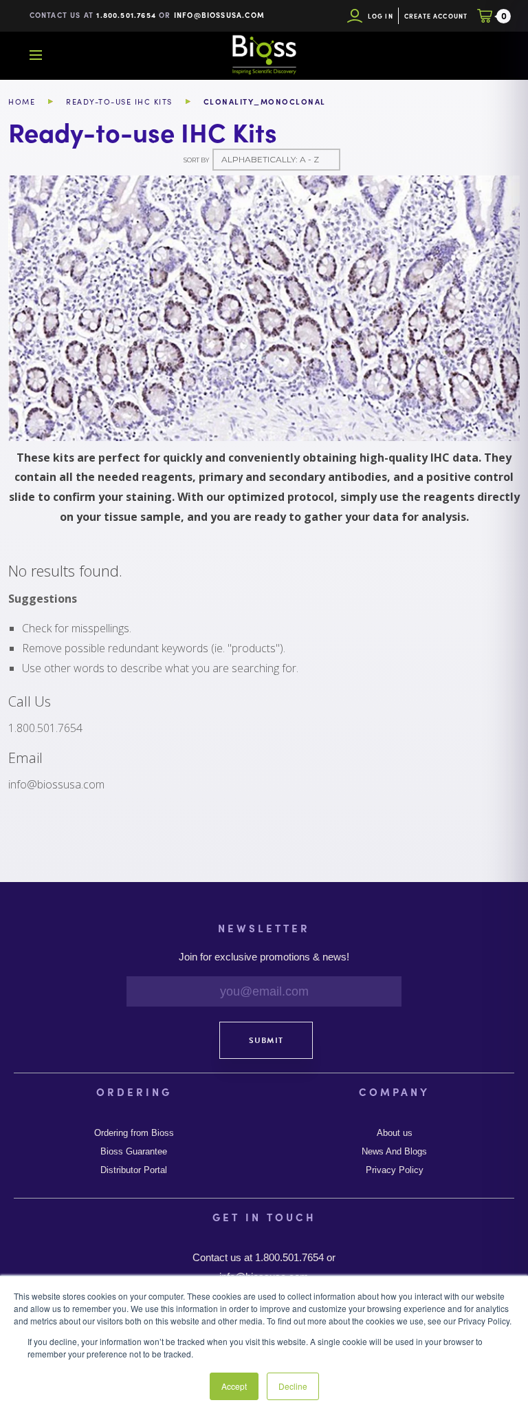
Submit (266, 1040)
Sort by (196, 160)
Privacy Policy (395, 1170)
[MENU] (36, 55)
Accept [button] (234, 1386)
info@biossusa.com (219, 15)
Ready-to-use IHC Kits (119, 101)
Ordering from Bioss (134, 1133)
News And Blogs (394, 1152)
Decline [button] (292, 1386)
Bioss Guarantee (133, 1152)
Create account (436, 16)
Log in (380, 16)
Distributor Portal (133, 1170)
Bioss (264, 55)
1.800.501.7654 (126, 15)
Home (21, 101)
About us (394, 1133)
